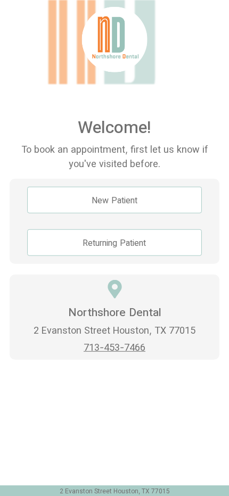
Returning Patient (114, 242)
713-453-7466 (114, 347)
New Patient (114, 199)
